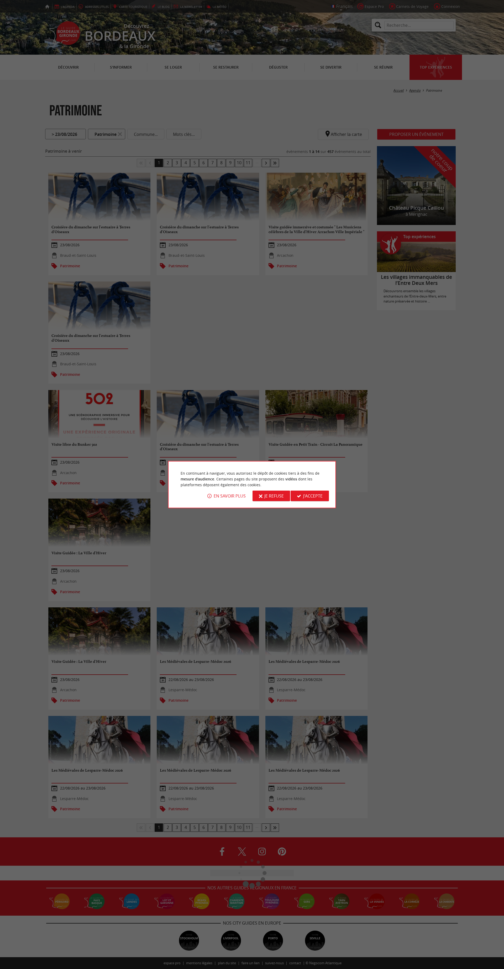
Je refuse (274, 496)
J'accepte (313, 496)
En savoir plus (230, 496)
